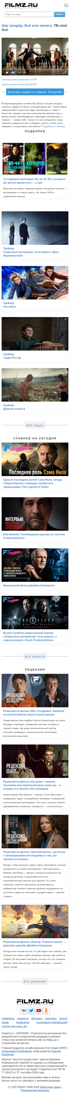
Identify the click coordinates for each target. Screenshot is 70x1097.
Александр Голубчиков (17, 1051)
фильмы (36, 1018)
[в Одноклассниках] (46, 1010)
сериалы (51, 1018)
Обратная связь (50, 1087)
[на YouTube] (39, 1010)
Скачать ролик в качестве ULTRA (19, 79)
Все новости (35, 656)
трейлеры (8, 1018)
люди (5, 1022)
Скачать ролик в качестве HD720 (19, 84)
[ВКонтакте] (24, 1010)
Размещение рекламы (35, 1090)
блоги (63, 1018)
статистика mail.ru (14, 1026)
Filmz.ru (51, 1039)
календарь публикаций (51, 1022)
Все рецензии (35, 981)
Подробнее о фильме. (54, 126)
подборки (22, 1022)
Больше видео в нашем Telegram (35, 92)
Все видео (35, 425)
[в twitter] (31, 1010)
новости (23, 1018)
